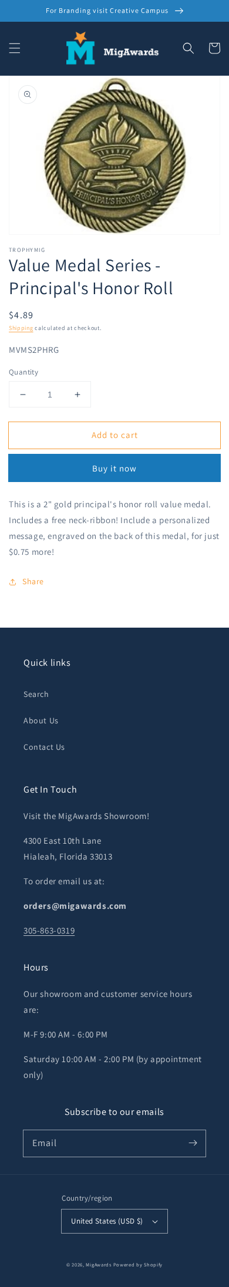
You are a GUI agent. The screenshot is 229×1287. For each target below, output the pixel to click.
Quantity (23, 372)
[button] (15, 48)
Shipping (21, 328)
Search (36, 694)
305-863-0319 (49, 930)
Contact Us (44, 747)
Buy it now (114, 468)
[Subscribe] (193, 1143)
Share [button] (33, 581)
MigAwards (98, 1264)
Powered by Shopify (138, 1264)
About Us (41, 720)
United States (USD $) (107, 1221)
